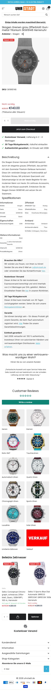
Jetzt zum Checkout (25, 129)
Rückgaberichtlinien (13, 307)
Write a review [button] (25, 402)
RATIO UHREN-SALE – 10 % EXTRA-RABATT (26, 2)
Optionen (35, 617)
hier (43, 271)
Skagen (16, 34)
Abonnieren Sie (46, 669)
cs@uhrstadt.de (39, 267)
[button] (8, 118)
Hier (21, 323)
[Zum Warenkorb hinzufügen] (17, 617)
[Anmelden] (43, 8)
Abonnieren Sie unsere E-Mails (16, 663)
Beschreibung (10, 157)
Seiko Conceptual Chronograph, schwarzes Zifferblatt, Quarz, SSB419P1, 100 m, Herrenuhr (14, 596)
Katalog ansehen (3, 8)
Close (25, 642)
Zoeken (46, 15)
